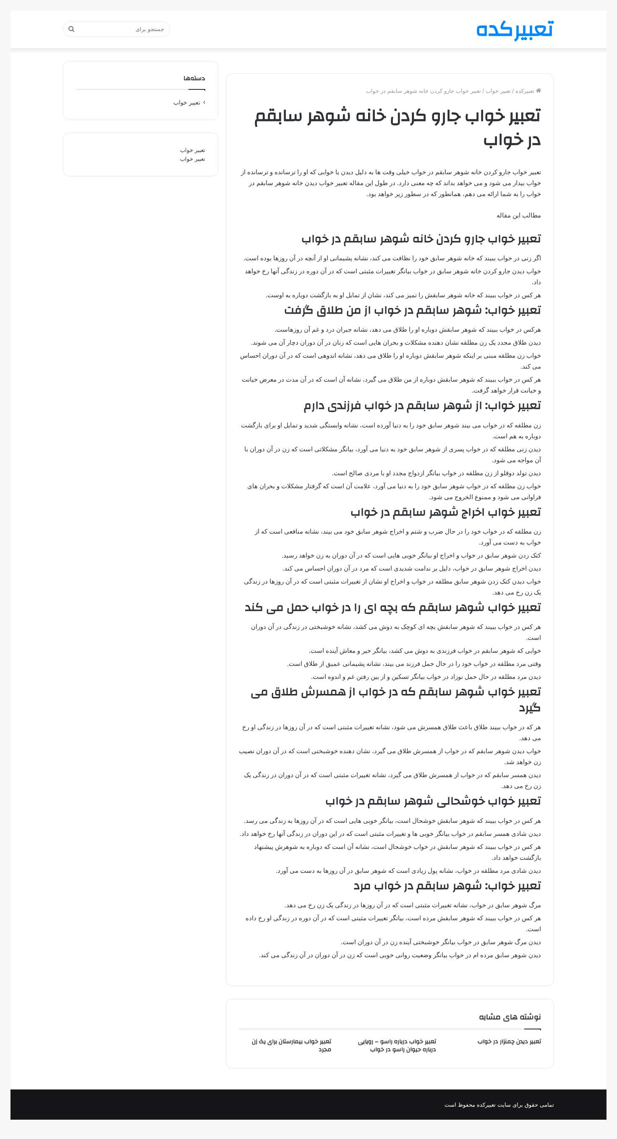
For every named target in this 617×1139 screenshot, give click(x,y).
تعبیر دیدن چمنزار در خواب (509, 1041)
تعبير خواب (498, 90)
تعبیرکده (525, 90)
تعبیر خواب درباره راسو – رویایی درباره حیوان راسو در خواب (397, 1045)
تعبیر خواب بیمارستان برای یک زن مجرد (291, 1045)
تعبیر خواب (192, 150)
